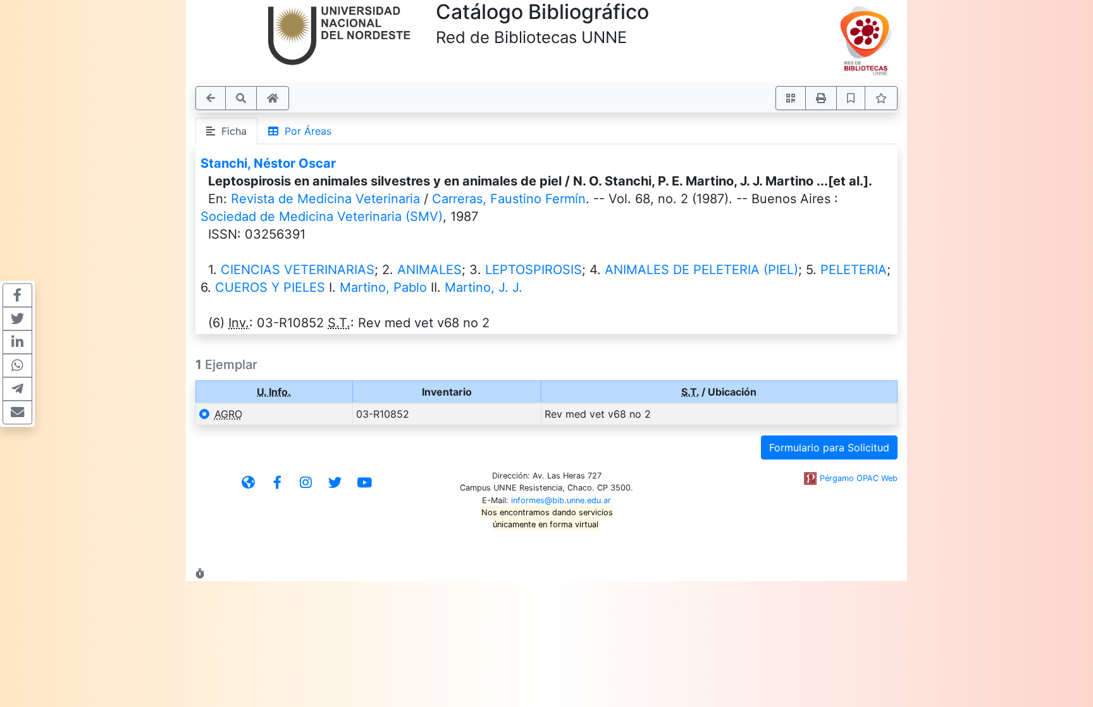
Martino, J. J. (483, 287)
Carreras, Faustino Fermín (509, 198)
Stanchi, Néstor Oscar (268, 163)
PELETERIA (853, 269)
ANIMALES (429, 269)
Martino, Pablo (383, 287)
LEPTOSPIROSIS (533, 269)
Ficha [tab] (231, 131)
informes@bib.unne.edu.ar (561, 500)
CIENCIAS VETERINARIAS (297, 269)
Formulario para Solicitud (829, 447)
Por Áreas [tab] (304, 131)
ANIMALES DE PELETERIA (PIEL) (701, 269)
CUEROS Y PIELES (270, 287)
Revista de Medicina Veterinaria (325, 198)
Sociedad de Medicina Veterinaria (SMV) (322, 216)
